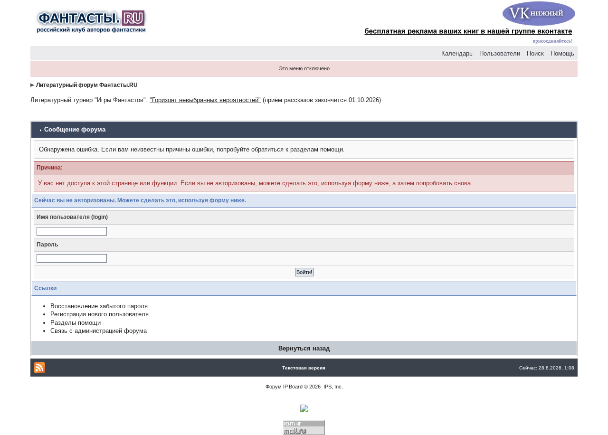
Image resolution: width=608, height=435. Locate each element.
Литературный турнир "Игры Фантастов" (88, 100)
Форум (274, 386)
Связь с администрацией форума (98, 330)
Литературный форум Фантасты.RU (87, 85)
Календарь (457, 53)
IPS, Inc (332, 386)
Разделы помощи (75, 322)
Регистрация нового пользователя (99, 314)
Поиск (535, 53)
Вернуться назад (304, 348)
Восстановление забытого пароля (99, 306)
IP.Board (293, 386)
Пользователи (499, 53)
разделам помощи (316, 149)
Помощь (562, 53)
